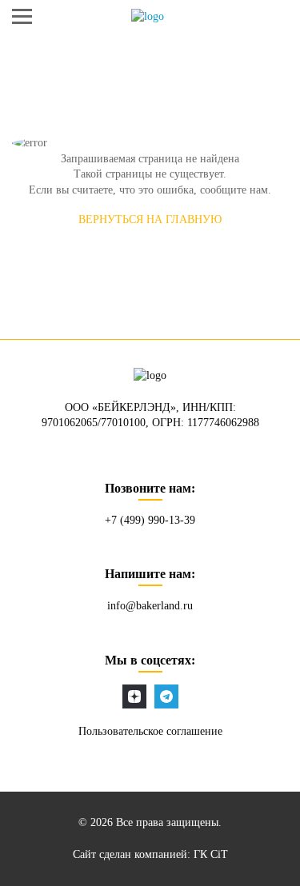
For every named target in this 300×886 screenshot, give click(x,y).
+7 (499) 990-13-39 (150, 520)
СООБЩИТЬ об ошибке (150, 262)
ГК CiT (211, 854)
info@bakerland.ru (150, 606)
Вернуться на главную (150, 219)
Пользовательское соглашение (150, 731)
